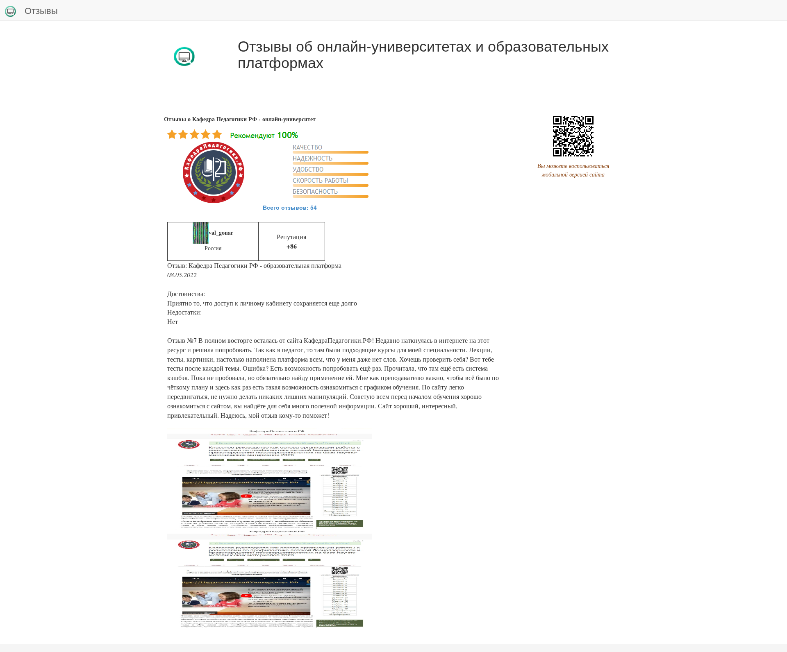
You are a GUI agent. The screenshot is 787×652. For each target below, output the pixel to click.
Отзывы (41, 10)
